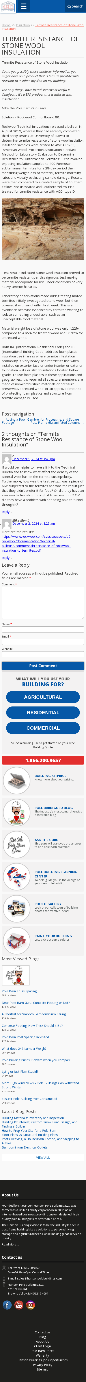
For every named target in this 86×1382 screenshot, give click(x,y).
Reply (5, 512)
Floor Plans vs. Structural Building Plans (30, 1135)
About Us (42, 1341)
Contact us (42, 1332)
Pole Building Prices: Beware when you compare (36, 1060)
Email (6, 636)
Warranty (42, 1355)
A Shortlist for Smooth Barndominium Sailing (34, 1014)
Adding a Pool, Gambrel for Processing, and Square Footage (40, 421)
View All (43, 1157)
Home (6, 25)
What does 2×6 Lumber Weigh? (24, 1048)
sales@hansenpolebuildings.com (39, 1278)
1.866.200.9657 (43, 760)
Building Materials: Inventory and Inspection (33, 1118)
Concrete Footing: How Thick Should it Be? (32, 1025)
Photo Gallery (48, 904)
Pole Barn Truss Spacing (19, 991)
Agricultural (43, 697)
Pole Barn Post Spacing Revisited (25, 1037)
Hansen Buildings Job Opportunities (42, 1360)
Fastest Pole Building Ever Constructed (29, 1099)
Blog (42, 1337)
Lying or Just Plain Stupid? (20, 1071)
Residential (43, 712)
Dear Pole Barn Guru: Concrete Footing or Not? (36, 1002)
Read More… (10, 1244)
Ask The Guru (46, 839)
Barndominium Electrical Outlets (25, 1147)
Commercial (43, 728)
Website (7, 649)
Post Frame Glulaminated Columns (57, 422)
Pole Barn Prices (42, 1351)
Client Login (42, 1346)
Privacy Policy (42, 1365)
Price (50, 775)
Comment (9, 584)
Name (7, 624)
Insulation (23, 25)
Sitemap (42, 1369)
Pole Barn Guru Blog (54, 807)
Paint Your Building (53, 936)
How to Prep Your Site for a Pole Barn (29, 1130)
